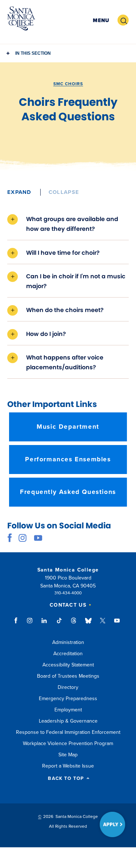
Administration (68, 642)
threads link (74, 624)
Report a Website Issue (68, 766)
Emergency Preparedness (68, 698)
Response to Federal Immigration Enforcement (68, 732)
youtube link (38, 537)
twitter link (102, 624)
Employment (68, 710)
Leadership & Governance (68, 721)
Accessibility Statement (68, 665)
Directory (68, 687)
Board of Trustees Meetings (68, 676)
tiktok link (59, 624)
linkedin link (44, 624)
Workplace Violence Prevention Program (68, 743)
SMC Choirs (68, 83)
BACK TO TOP (66, 778)
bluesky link (88, 624)
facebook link (11, 537)
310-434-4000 (68, 592)
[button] (101, 20)
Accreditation (68, 653)
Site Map (68, 755)
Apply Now (112, 824)
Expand (19, 192)
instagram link (22, 537)
